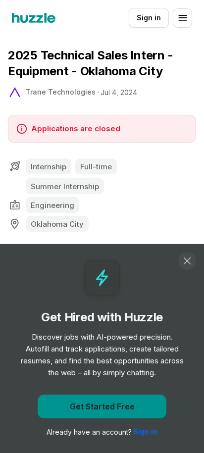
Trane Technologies (61, 92)
